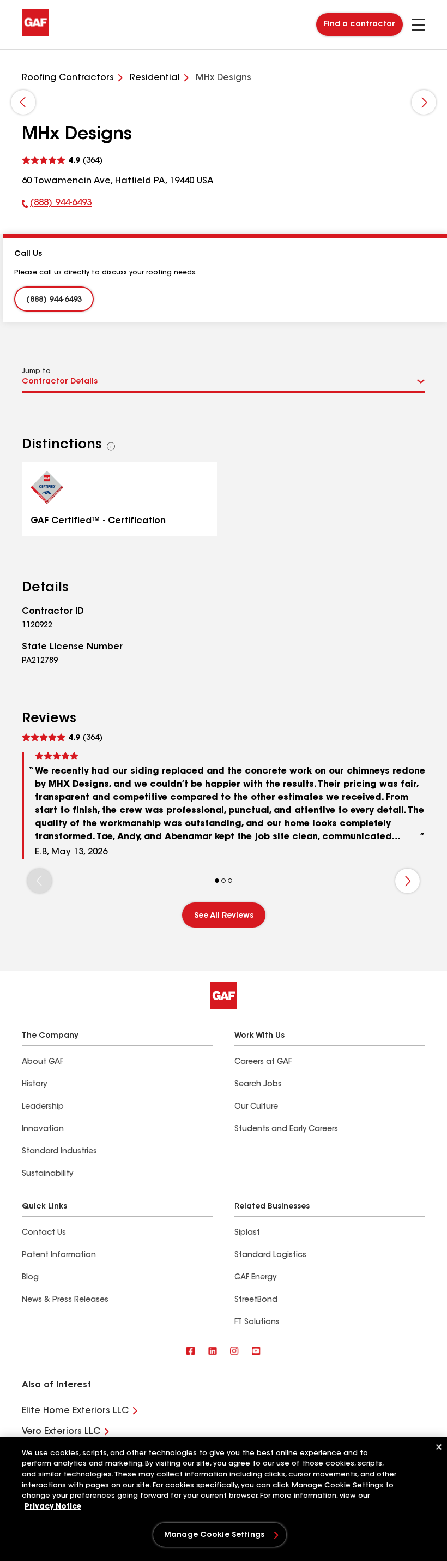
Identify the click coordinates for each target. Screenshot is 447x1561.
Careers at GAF (263, 1062)
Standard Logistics (270, 1255)
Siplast (247, 1233)
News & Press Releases (65, 1300)
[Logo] (35, 33)
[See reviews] (62, 160)
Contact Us (44, 1233)
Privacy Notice (53, 1506)
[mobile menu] (418, 25)
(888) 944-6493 (57, 205)
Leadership (43, 1107)
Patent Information (59, 1255)
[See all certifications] (111, 446)
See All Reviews (223, 916)
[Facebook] (190, 1351)
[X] (212, 1351)
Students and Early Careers (286, 1129)
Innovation (43, 1129)
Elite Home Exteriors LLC (75, 1411)
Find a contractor (359, 24)
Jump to (36, 371)
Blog (30, 1278)
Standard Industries (59, 1152)
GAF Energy (255, 1278)
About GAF (42, 1062)
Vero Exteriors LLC (61, 1431)
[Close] (439, 1447)
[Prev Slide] (23, 102)
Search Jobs (258, 1084)
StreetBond (255, 1300)
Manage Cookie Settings (214, 1535)
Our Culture (256, 1107)
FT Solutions (257, 1322)
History (34, 1084)
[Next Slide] (424, 102)
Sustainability (47, 1174)
